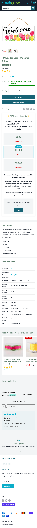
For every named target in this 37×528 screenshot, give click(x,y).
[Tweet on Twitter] (31, 109)
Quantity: (4, 91)
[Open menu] (2, 3)
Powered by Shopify (7, 524)
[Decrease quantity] (10, 91)
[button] (6, 71)
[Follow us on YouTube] (6, 500)
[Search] (33, 8)
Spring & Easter (16, 275)
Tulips (13, 269)
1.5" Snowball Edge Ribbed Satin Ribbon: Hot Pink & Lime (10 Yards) (13, 361)
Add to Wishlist (18, 102)
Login (18, 210)
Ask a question (27, 394)
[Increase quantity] (19, 91)
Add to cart (18, 97)
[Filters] (4, 406)
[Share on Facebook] (24, 109)
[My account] (27, 3)
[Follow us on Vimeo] (9, 500)
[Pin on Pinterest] (27, 109)
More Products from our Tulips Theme (18, 333)
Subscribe (7, 486)
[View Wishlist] (30, 3)
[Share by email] (34, 109)
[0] (34, 3)
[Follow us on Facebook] (3, 500)
